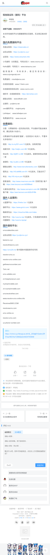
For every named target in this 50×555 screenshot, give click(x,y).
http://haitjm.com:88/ (19, 149)
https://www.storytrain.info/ (20, 56)
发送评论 (40, 465)
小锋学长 (28, 516)
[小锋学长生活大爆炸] (25, 3)
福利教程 (10, 9)
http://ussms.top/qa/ (19, 220)
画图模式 (8, 432)
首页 (4, 9)
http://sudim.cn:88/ (17, 161)
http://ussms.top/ (18, 217)
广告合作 (29, 508)
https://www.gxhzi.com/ (20, 207)
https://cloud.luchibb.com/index (25, 212)
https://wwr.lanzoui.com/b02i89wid (19, 184)
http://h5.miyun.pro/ (15, 176)
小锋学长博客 (33, 514)
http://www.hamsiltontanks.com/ (25, 166)
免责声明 (21, 508)
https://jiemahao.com (30, 94)
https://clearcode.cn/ (21, 47)
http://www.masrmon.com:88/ (23, 181)
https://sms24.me (9, 249)
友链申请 (12, 508)
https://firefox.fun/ (20, 202)
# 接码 (7, 359)
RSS (18, 512)
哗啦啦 (11, 19)
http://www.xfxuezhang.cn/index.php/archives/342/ (30, 391)
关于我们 (38, 508)
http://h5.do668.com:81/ (19, 171)
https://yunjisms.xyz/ (21, 52)
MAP (22, 512)
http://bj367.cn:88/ (16, 154)
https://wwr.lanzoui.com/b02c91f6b (23, 192)
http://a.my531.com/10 (16, 144)
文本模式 (18, 432)
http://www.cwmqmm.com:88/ (28, 189)
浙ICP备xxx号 (29, 512)
